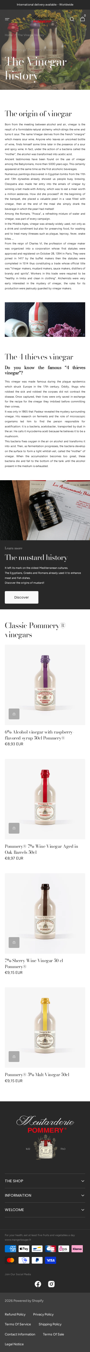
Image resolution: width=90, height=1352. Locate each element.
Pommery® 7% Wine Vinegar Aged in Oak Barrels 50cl (41, 849)
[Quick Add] (14, 714)
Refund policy (15, 1314)
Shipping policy (50, 1324)
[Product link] (45, 699)
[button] (7, 19)
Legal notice (14, 1344)
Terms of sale (53, 1334)
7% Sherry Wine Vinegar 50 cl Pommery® (34, 964)
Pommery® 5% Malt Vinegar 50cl (37, 1075)
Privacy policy (43, 1314)
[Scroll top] (84, 1346)
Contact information (20, 1334)
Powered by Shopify (28, 1301)
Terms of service (18, 1324)
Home (9, 35)
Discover (21, 597)
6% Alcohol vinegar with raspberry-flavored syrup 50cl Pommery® (39, 735)
